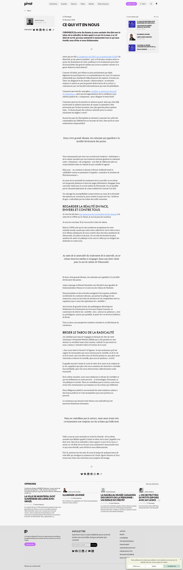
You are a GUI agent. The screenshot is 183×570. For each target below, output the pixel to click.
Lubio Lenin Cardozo (144, 37)
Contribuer (124, 538)
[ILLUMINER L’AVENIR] (132, 37)
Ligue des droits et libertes (45, 491)
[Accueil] (28, 4)
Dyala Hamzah (142, 49)
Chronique (67, 17)
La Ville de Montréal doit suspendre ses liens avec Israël (146, 22)
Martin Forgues (39, 20)
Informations (53, 4)
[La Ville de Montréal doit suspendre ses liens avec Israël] (132, 24)
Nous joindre (125, 558)
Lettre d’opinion (39, 504)
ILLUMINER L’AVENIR (143, 34)
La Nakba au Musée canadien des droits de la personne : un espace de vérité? (146, 45)
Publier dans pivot (126, 551)
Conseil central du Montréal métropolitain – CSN (42, 489)
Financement (124, 544)
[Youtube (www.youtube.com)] (89, 551)
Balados (91, 4)
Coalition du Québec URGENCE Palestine (144, 26)
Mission (122, 531)
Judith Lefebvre (149, 491)
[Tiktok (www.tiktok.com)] (86, 551)
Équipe (122, 534)
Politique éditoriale (127, 541)
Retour (29, 10)
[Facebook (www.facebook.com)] (76, 551)
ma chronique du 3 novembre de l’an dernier (98, 214)
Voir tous (156, 16)
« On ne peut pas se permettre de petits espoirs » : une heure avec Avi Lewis (157, 497)
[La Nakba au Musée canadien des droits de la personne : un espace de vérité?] (132, 47)
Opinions (74, 4)
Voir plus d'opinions (152, 484)
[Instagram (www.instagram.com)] (80, 551)
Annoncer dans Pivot (127, 548)
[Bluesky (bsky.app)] (73, 551)
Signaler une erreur (127, 554)
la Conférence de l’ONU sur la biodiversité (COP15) (97, 56)
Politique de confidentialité (32, 566)
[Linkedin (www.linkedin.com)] (83, 551)
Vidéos (83, 4)
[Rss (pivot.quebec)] (93, 551)
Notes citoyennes (103, 4)
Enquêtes (64, 4)
